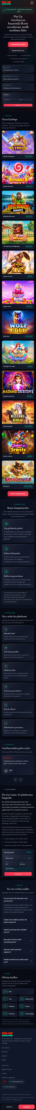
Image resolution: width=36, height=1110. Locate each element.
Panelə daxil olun (18, 50)
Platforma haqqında (8, 1077)
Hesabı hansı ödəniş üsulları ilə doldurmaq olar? (15, 921)
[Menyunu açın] (32, 3)
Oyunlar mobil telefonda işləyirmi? (12, 951)
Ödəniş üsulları (7, 1069)
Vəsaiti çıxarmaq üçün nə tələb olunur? (15, 931)
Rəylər (4, 1060)
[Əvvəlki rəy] (15, 780)
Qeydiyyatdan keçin (18, 44)
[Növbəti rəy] (21, 780)
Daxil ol (9, 1107)
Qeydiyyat (26, 1107)
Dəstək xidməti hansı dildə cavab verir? (16, 961)
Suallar (4, 1073)
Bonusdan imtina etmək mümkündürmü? (12, 941)
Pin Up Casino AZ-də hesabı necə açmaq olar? (15, 899)
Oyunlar (4, 1056)
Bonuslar (5, 1052)
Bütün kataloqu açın (18, 493)
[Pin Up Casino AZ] (6, 3)
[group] (18, 765)
